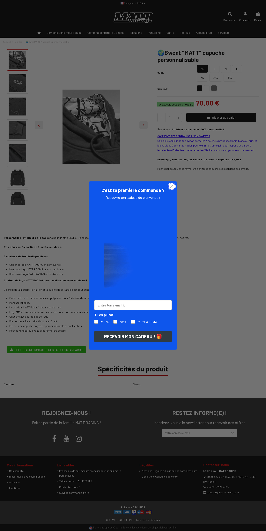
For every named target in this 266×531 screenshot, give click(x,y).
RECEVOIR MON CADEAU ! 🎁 (133, 336)
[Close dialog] (171, 186)
